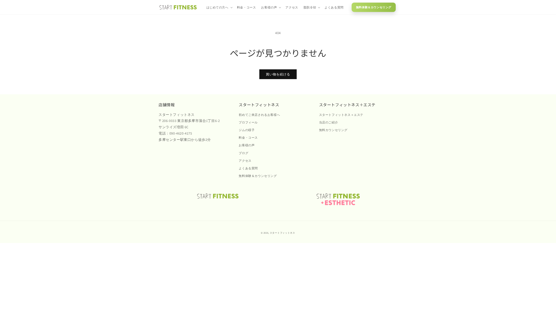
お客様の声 (247, 145)
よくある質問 (248, 168)
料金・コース (248, 138)
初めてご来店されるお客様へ (259, 115)
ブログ (243, 153)
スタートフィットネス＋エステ (341, 115)
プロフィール (248, 122)
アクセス (245, 161)
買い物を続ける (278, 74)
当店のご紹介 (328, 122)
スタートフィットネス (282, 232)
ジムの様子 (247, 130)
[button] (219, 7)
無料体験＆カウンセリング (373, 7)
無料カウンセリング (333, 130)
